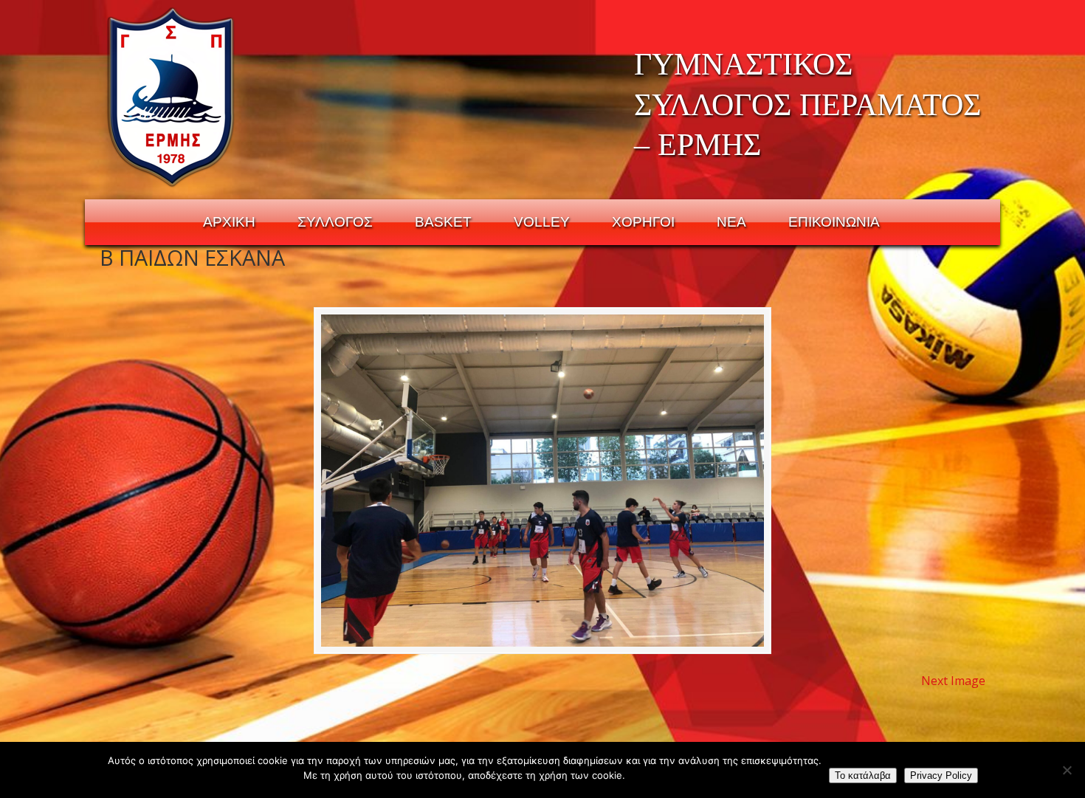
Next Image (953, 681)
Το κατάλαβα (863, 775)
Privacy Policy (941, 775)
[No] (1066, 770)
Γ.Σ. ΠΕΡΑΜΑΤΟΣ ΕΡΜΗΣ (172, 96)
